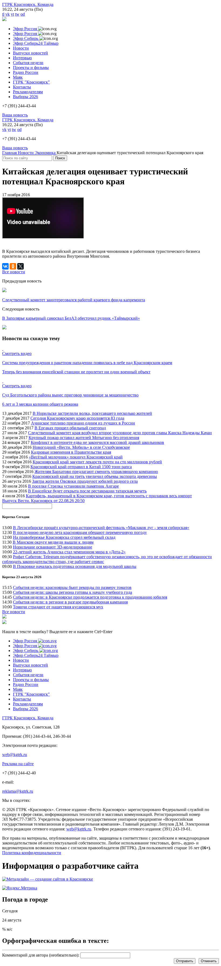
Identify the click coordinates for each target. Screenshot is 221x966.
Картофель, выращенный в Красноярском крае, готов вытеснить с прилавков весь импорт (109, 496)
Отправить (184, 961)
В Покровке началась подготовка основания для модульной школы (74, 566)
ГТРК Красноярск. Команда (27, 4)
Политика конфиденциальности (31, 852)
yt (12, 14)
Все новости (13, 611)
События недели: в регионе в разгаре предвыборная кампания (70, 602)
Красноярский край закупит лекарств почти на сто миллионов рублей (97, 462)
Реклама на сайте (18, 763)
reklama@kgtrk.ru (17, 791)
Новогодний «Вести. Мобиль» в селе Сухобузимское (81, 447)
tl (3, 14)
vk (7, 14)
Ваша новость (15, 115)
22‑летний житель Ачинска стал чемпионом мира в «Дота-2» (69, 552)
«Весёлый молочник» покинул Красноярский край (76, 457)
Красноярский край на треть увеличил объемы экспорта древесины (94, 476)
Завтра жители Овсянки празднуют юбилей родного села (85, 481)
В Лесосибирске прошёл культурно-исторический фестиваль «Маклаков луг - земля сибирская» (101, 527)
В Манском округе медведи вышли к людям (53, 542)
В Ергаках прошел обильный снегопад (70, 428)
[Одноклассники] (13, 266)
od (22, 14)
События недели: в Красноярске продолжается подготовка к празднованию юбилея (90, 597)
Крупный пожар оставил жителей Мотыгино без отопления (84, 437)
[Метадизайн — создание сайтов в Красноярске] (47, 879)
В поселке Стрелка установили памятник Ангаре (73, 486)
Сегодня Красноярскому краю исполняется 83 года (77, 418)
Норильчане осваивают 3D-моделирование (52, 547)
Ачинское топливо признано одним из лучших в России (83, 423)
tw (17, 14)
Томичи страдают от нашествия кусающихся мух (58, 607)
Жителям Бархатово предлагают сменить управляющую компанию (96, 471)
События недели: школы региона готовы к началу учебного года (72, 592)
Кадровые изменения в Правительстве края (71, 452)
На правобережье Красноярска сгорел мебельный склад (64, 537)
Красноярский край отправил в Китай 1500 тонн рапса (81, 466)
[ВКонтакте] (5, 266)
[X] (20, 266)
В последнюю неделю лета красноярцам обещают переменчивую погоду (80, 532)
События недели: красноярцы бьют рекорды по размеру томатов (72, 587)
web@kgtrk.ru (14, 754)
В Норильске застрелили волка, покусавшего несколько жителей (92, 413)
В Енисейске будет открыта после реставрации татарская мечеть (87, 491)
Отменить (209, 961)
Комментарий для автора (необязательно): (40, 955)
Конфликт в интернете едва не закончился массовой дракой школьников (97, 442)
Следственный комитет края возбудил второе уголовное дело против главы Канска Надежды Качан (120, 432)
